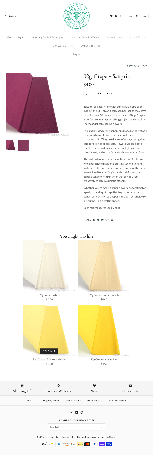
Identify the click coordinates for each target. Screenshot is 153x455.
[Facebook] (116, 16)
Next (144, 66)
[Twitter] (111, 16)
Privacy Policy (94, 400)
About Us (32, 400)
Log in (76, 54)
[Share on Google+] (107, 220)
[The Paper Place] (77, 5)
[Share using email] (112, 220)
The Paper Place (52, 437)
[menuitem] (8, 37)
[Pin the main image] (102, 220)
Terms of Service (117, 400)
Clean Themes (77, 437)
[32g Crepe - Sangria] (37, 75)
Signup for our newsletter (77, 420)
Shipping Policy (51, 400)
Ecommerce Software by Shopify (101, 437)
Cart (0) (133, 16)
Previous (133, 66)
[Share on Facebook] (94, 220)
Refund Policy (73, 400)
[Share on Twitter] (98, 220)
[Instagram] (120, 16)
